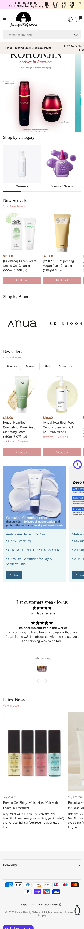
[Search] (76, 34)
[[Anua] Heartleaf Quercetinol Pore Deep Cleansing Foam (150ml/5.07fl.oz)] (22, 394)
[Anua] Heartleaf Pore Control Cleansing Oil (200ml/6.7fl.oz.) (58, 427)
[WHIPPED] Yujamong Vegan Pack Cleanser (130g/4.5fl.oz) (58, 265)
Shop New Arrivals (14, 206)
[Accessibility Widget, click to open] (77, 464)
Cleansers (22, 186)
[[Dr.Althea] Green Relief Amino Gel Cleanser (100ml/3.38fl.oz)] (22, 232)
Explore (14, 575)
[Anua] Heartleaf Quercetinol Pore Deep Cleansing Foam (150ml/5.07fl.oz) (19, 429)
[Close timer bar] (80, 3)
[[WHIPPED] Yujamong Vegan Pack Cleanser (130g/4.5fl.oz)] (62, 232)
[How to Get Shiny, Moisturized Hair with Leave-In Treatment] (34, 751)
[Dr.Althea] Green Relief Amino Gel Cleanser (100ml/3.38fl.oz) (19, 265)
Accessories (66, 366)
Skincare (11, 366)
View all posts (11, 705)
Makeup (31, 366)
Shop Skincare (12, 357)
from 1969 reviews (42, 613)
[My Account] (70, 19)
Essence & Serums (62, 186)
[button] (39, 681)
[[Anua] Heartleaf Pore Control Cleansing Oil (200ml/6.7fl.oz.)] (62, 394)
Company (10, 865)
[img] (42, 608)
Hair (47, 366)
